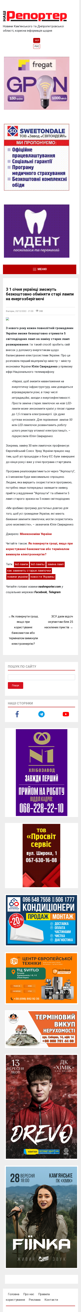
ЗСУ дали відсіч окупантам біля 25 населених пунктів (58, 622)
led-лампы (38, 564)
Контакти (51, 1300)
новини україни (17, 576)
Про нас (28, 1294)
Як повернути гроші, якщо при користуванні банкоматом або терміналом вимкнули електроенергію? (39, 549)
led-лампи (21, 564)
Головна (13, 1294)
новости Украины (42, 576)
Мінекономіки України (36, 534)
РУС (37, 46)
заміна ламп (55, 564)
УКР (37, 40)
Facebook (40, 592)
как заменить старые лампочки (29, 570)
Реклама (34, 1300)
